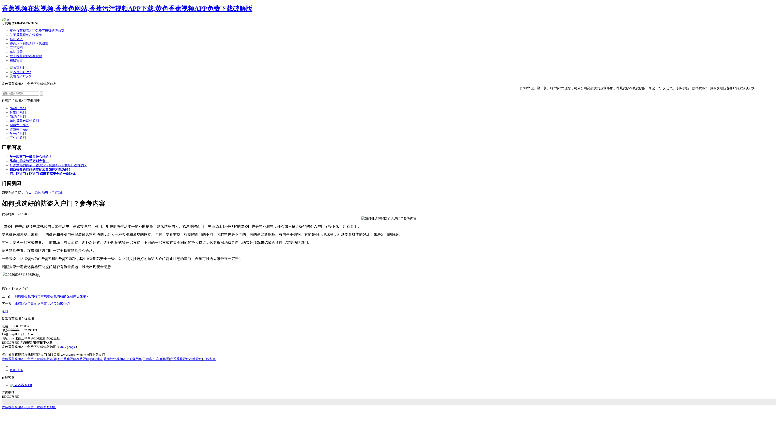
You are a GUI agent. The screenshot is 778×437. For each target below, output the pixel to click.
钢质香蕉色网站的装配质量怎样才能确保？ (40, 169)
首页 (28, 192)
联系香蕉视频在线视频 (26, 56)
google (71, 347)
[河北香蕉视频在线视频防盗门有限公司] (6, 19)
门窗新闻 (57, 192)
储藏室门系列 (19, 125)
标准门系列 (18, 112)
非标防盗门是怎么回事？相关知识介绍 (42, 303)
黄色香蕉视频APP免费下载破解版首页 (37, 30)
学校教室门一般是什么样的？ (31, 156)
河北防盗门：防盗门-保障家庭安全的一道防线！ (44, 173)
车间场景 (16, 52)
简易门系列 (18, 116)
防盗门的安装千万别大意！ (29, 161)
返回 (5, 311)
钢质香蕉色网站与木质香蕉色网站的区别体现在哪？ (52, 296)
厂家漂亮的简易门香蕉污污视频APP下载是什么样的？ (48, 165)
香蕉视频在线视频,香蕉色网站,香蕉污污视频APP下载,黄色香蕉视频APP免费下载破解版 (127, 8)
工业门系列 (18, 138)
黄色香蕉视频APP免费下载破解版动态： (31, 84)
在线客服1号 (22, 385)
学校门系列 (18, 133)
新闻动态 (16, 39)
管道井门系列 (19, 129)
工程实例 (16, 47)
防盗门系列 (18, 108)
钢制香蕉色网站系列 (24, 121)
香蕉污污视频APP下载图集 (29, 43)
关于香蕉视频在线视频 (26, 35)
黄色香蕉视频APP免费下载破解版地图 (29, 407)
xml (62, 347)
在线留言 (16, 60)
